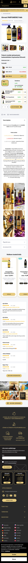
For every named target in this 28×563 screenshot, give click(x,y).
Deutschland (7, 530)
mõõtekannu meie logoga (9, 159)
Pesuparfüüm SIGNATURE (11, 333)
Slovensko (6, 525)
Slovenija (18, 535)
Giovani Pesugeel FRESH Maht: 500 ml (10, 102)
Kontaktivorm (9, 500)
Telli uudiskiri (7, 467)
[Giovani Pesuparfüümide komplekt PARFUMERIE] (19, 223)
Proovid (7, 357)
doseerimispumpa (20, 159)
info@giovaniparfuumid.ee (11, 491)
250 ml (25, 283)
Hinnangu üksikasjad (18, 20)
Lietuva (5, 540)
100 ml (7, 283)
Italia (5, 535)
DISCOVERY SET (9, 346)
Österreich (19, 530)
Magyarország (7, 527)
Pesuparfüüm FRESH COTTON (12, 307)
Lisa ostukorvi (15, 107)
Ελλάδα (18, 538)
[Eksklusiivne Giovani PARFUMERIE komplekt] (8, 223)
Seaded (14, 554)
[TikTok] (14, 495)
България (6, 538)
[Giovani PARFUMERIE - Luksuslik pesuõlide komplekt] (19, 196)
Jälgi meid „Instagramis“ (15, 403)
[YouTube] (11, 495)
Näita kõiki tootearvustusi (14, 375)
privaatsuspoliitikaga (12, 463)
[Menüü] (2, 2)
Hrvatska (19, 533)
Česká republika (20, 525)
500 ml (11, 283)
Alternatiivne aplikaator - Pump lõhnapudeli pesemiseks (10, 92)
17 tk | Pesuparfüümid (10, 97)
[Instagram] (7, 495)
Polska (18, 527)
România (6, 533)
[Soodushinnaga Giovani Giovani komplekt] (8, 196)
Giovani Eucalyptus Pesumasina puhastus (15, 321)
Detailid (9, 294)
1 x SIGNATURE (9, 138)
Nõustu (14, 559)
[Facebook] (3, 495)
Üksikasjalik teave (5, 60)
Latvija (18, 540)
